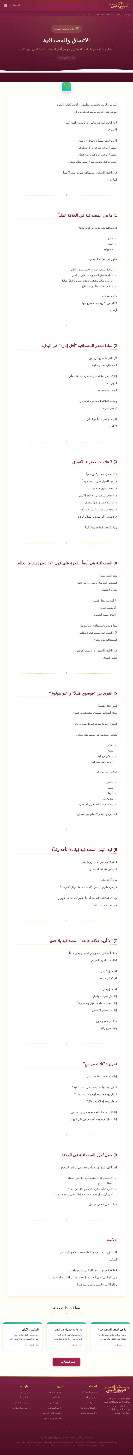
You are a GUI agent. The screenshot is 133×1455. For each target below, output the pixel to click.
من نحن (24, 1393)
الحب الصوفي (54, 1408)
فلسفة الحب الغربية (52, 1413)
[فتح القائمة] (6, 5)
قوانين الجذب (88, 1398)
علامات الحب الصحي (102, 15)
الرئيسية (127, 15)
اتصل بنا (24, 1398)
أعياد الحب (56, 1398)
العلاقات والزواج (87, 1408)
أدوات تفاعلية (55, 1393)
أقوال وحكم (55, 1403)
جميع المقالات (88, 1393)
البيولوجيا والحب (87, 1413)
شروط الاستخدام (20, 1408)
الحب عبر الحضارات (52, 1418)
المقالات (117, 15)
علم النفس (90, 1403)
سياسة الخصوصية (19, 1403)
